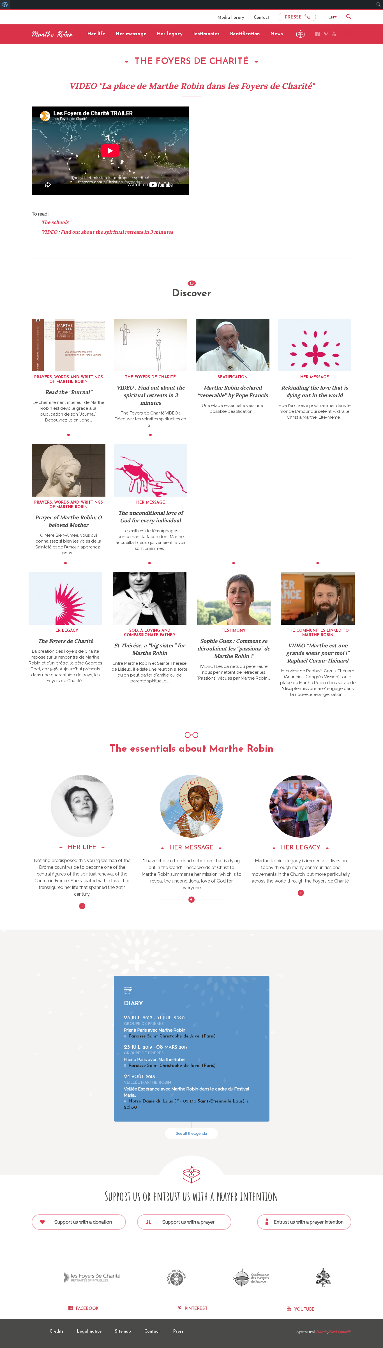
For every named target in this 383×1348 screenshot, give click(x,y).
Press (178, 1332)
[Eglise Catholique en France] (251, 1277)
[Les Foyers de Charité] (92, 1277)
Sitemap (123, 1332)
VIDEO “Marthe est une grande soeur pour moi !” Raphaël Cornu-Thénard (317, 653)
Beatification (245, 34)
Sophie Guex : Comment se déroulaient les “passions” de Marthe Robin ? (233, 648)
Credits (57, 1332)
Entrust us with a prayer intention (308, 1222)
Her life (96, 34)
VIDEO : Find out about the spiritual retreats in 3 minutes (107, 232)
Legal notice (89, 1332)
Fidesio (321, 1332)
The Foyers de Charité (65, 641)
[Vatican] (323, 1277)
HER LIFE (82, 847)
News (276, 34)
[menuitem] (5, 4)
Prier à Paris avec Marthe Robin (154, 1030)
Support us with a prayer (188, 1222)
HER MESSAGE (191, 848)
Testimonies (206, 34)
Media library (231, 18)
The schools (54, 222)
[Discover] (82, 777)
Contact (261, 18)
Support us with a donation (83, 1222)
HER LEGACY (300, 848)
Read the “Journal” (68, 392)
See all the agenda (191, 1133)
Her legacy (170, 34)
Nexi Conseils (340, 1332)
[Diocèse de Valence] (176, 1277)
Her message (131, 34)
